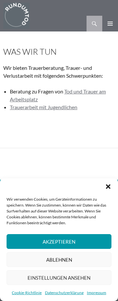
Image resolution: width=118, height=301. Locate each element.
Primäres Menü (110, 23)
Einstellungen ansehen (59, 278)
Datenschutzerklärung (64, 292)
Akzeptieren (59, 242)
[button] (108, 186)
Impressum (96, 292)
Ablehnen (59, 260)
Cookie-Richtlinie (27, 292)
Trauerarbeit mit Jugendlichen (43, 107)
